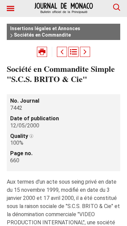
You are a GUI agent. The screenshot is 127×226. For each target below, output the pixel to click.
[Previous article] (62, 52)
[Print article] (42, 52)
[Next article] (85, 52)
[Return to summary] (73, 52)
